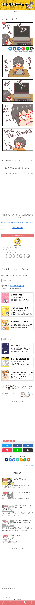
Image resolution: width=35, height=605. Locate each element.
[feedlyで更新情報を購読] (24, 256)
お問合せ (18, 599)
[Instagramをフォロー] (13, 256)
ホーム (8, 597)
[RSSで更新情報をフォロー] (28, 256)
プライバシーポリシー (21, 597)
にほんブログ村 (17, 228)
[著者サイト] (6, 256)
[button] (31, 328)
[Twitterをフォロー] (10, 256)
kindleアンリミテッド (17, 286)
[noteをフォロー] (17, 256)
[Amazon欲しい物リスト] (21, 256)
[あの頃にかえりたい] (19, 48)
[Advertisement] (17, 192)
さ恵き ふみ (18, 245)
